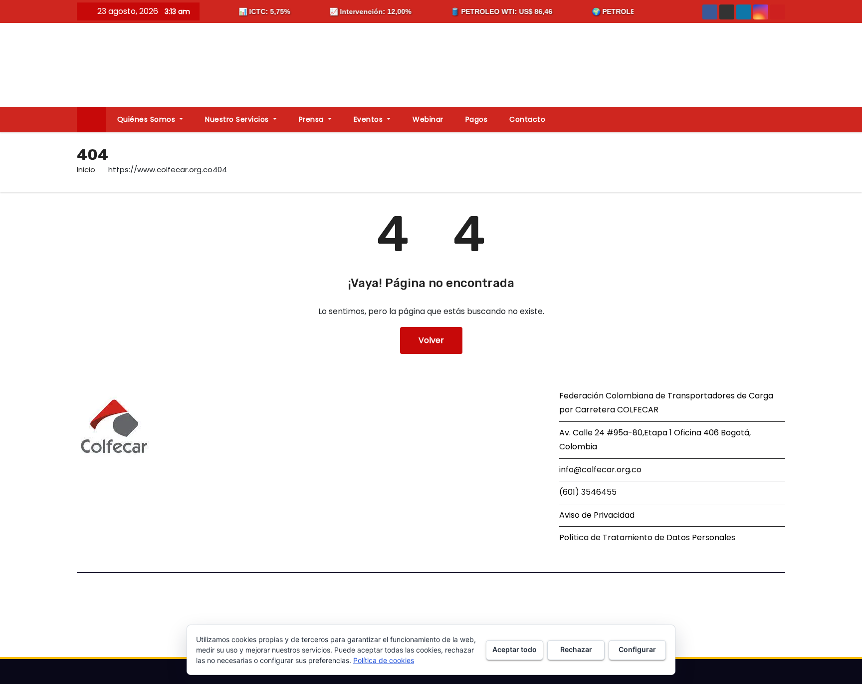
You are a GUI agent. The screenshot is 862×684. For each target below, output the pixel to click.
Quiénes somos (147, 119)
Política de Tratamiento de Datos (624, 537)
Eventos (369, 119)
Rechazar (576, 649)
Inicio (86, 169)
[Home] (91, 119)
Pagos (476, 119)
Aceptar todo (514, 649)
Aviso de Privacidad (597, 515)
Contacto (527, 119)
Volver (431, 340)
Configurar (637, 649)
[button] (782, 119)
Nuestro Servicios (238, 119)
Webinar (428, 119)
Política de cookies (383, 660)
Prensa (312, 119)
